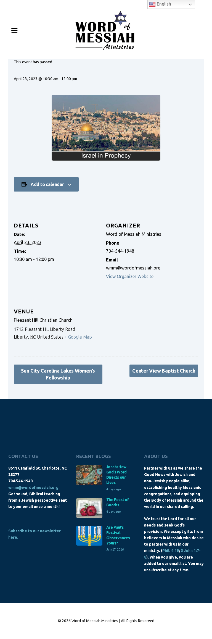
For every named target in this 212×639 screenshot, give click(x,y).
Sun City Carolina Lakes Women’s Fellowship (58, 374)
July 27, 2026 (115, 549)
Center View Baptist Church (163, 370)
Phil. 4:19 (170, 550)
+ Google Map (78, 336)
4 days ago (113, 489)
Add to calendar (47, 184)
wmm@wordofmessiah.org (33, 487)
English (163, 3)
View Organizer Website (129, 276)
